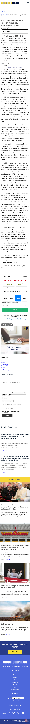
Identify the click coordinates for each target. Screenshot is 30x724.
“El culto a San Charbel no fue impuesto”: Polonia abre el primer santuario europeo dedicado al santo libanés (15, 458)
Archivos (8, 698)
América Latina (5, 361)
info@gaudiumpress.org (15, 705)
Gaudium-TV (4, 366)
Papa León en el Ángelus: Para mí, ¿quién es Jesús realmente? (15, 587)
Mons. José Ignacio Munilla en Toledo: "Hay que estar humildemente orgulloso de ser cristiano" (12, 24)
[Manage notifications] (26, 720)
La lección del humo (7, 624)
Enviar (7, 415)
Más (4, 450)
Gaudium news (4, 14)
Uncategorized (5, 371)
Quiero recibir (15, 652)
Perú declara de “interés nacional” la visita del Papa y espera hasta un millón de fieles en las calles (14, 507)
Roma (2, 369)
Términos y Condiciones (22, 721)
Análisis (3, 362)
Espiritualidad (4, 364)
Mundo (3, 11)
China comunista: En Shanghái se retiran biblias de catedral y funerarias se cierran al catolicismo (15, 436)
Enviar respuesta (17, 393)
